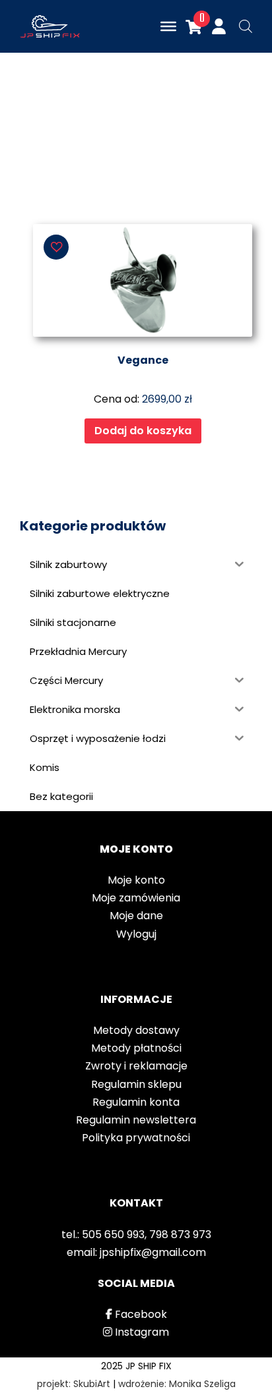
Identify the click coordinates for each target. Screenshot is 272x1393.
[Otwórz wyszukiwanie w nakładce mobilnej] (239, 26)
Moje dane (136, 915)
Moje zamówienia (136, 897)
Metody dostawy (136, 1030)
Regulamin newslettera (136, 1119)
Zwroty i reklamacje (136, 1065)
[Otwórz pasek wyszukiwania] (245, 26)
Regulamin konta (136, 1102)
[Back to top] (252, 1367)
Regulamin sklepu (136, 1084)
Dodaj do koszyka (142, 430)
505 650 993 (113, 1234)
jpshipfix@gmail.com (153, 1252)
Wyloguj (136, 934)
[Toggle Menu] (168, 26)
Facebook (139, 1314)
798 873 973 (180, 1234)
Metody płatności (136, 1048)
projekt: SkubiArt (73, 1383)
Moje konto (136, 880)
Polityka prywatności (136, 1137)
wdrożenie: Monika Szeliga (177, 1383)
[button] (56, 247)
